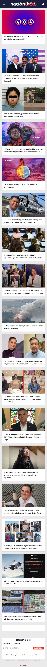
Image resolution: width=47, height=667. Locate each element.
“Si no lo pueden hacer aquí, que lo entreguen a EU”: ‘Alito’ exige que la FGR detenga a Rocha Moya (22, 437)
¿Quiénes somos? (9, 661)
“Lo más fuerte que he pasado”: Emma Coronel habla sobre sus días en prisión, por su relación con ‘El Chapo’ (22, 399)
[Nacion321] (24, 4)
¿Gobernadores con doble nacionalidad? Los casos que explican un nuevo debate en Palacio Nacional (22, 78)
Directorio (37, 661)
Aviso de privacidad (24, 661)
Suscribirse (38, 648)
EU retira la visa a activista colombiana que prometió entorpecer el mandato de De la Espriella (21, 475)
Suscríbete (23, 665)
